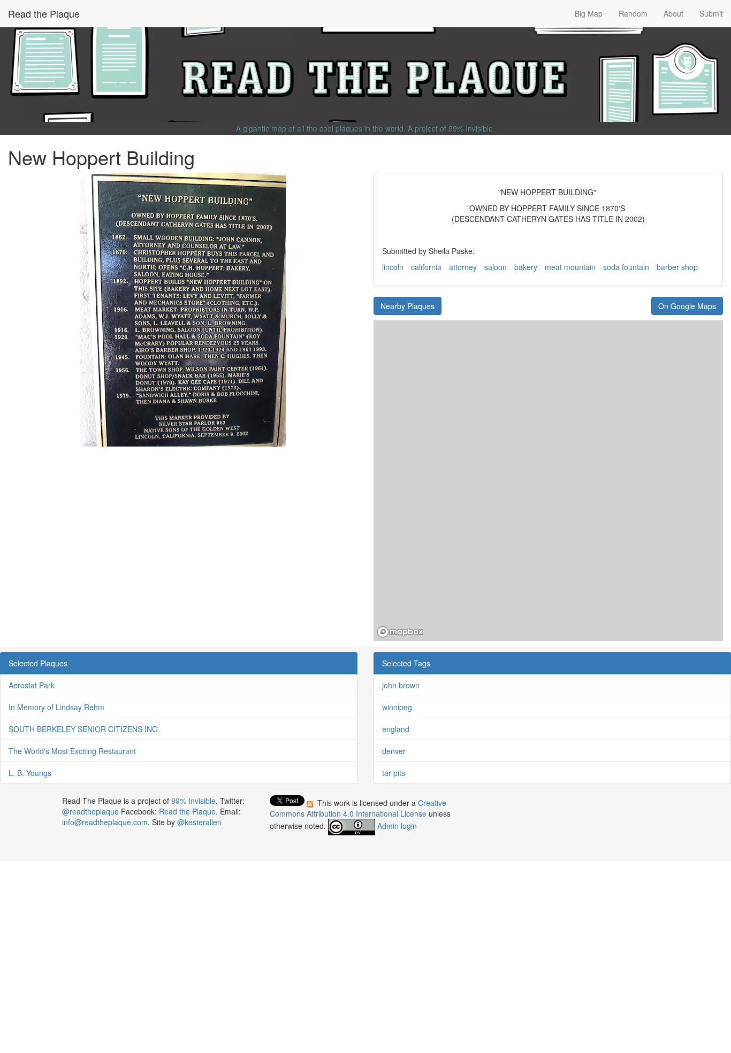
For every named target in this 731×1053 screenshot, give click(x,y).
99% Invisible (470, 128)
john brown (401, 685)
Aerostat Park (32, 685)
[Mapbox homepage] (400, 632)
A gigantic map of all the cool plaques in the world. (321, 128)
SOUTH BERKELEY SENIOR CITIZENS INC (83, 729)
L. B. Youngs (30, 772)
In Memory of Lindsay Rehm (56, 707)
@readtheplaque (90, 811)
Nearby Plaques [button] (407, 306)
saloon (495, 267)
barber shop (677, 267)
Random (633, 13)
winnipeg (397, 707)
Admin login (397, 825)
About (673, 13)
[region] (548, 480)
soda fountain (626, 267)
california (426, 267)
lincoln (392, 267)
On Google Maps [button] (687, 306)
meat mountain (570, 267)
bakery (525, 267)
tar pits (393, 772)
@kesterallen (199, 822)
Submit (711, 13)
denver (394, 750)
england (395, 729)
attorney (463, 267)
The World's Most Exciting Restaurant (72, 750)
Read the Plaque (44, 13)
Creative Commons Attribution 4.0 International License (358, 808)
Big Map (589, 13)
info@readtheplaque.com (105, 822)
